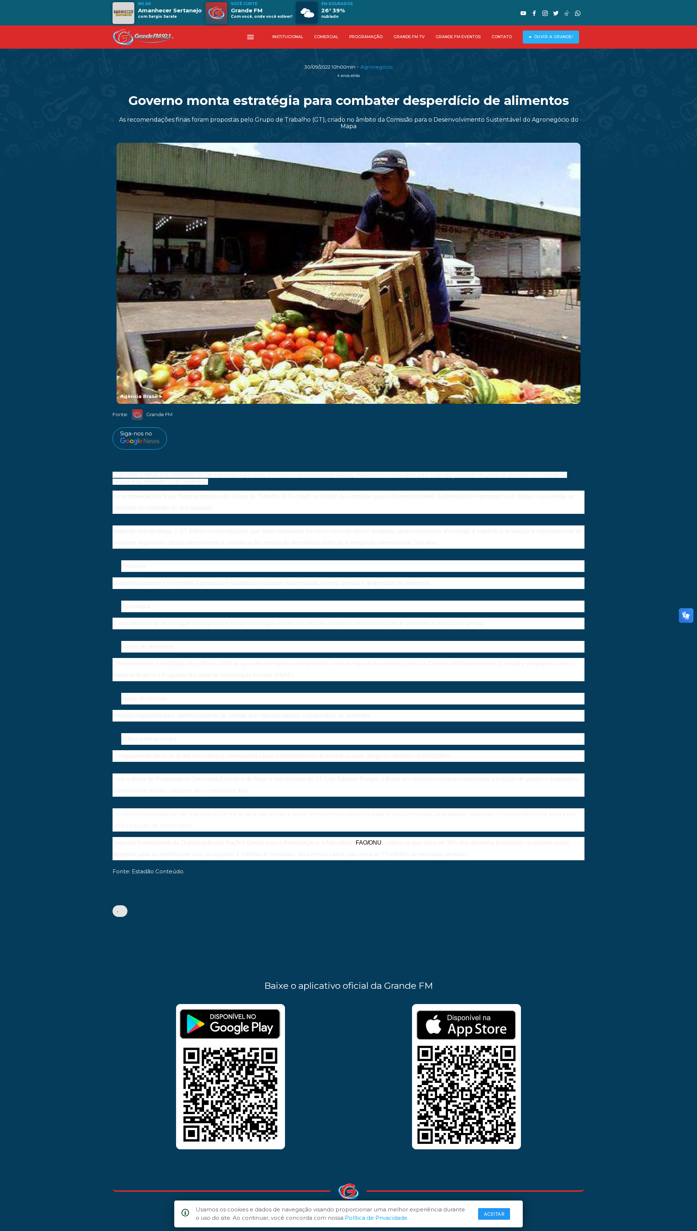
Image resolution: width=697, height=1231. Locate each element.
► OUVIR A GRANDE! (551, 36)
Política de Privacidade (376, 1217)
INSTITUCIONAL (287, 36)
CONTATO (502, 36)
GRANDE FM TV (409, 36)
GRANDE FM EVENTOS (458, 36)
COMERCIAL (326, 36)
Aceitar (494, 1214)
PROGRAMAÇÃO (366, 36)
